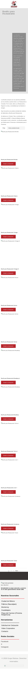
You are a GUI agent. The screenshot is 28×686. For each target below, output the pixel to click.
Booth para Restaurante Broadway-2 (10, 378)
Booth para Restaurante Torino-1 (9, 451)
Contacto (4, 631)
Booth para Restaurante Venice (9, 342)
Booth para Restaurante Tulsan (9, 560)
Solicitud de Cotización (9, 625)
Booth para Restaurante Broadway (10, 415)
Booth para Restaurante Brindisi (9, 159)
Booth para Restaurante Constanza (10, 524)
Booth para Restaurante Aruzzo (9, 305)
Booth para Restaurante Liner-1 (9, 487)
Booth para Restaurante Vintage (9, 232)
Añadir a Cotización (8, 164)
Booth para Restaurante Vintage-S (10, 269)
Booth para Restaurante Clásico (9, 196)
